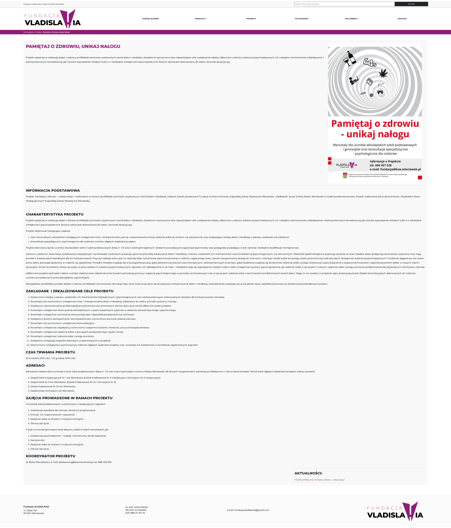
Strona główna (150, 19)
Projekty (251, 19)
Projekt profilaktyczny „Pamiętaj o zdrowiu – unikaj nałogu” (320, 480)
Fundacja (200, 19)
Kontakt (402, 19)
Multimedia (351, 19)
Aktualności (301, 19)
